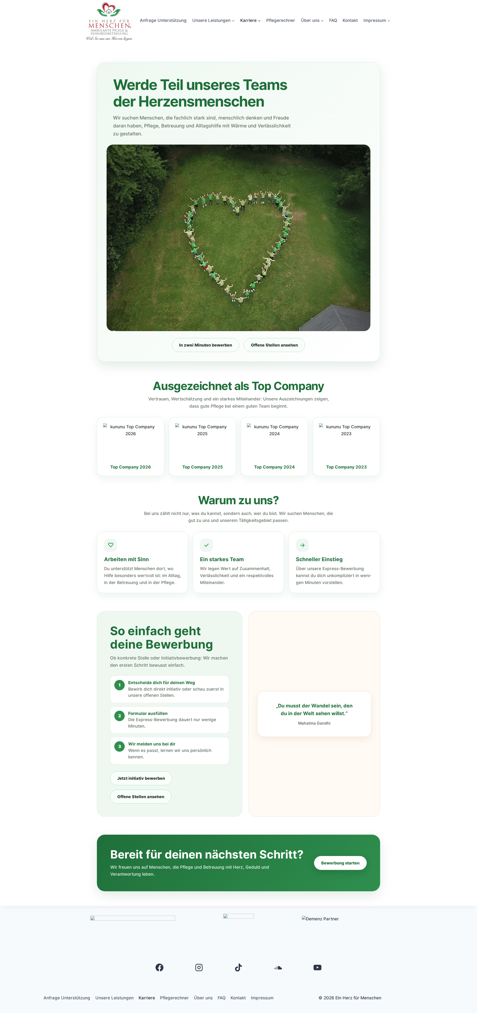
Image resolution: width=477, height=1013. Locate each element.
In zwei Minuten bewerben (205, 345)
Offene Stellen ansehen (274, 345)
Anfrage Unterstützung (163, 20)
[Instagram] (199, 967)
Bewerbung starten (340, 862)
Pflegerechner (280, 20)
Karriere (147, 997)
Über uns (203, 997)
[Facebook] (159, 967)
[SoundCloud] (278, 967)
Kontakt (350, 20)
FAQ (333, 20)
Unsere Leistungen (114, 997)
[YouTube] (317, 967)
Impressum (262, 997)
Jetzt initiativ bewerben (141, 778)
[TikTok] (238, 967)
